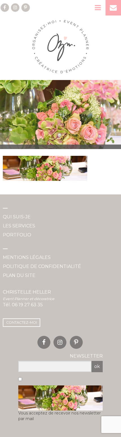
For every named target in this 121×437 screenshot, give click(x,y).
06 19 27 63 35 (27, 304)
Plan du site (19, 275)
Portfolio (17, 235)
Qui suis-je (17, 216)
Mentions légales (27, 257)
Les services (19, 226)
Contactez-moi (21, 322)
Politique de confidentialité (42, 266)
